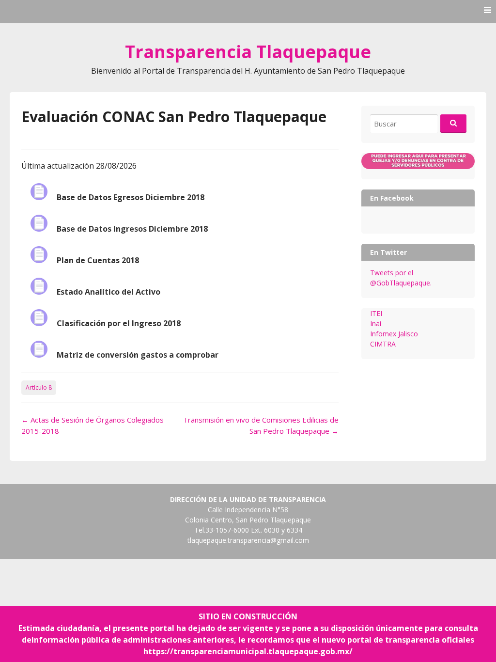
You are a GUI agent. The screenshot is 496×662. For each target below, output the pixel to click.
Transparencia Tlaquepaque (248, 51)
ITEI (376, 313)
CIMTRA (383, 343)
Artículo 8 (39, 387)
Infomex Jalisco (394, 333)
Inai (375, 323)
